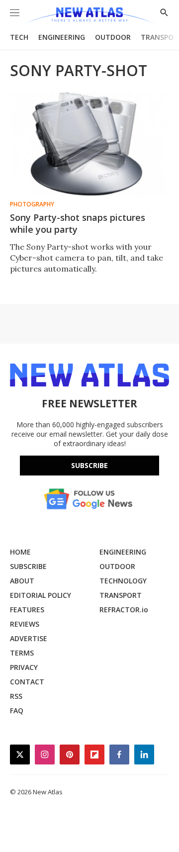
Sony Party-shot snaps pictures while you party (77, 223)
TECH (19, 37)
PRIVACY (24, 667)
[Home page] (89, 16)
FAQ (16, 710)
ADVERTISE (28, 638)
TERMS (22, 653)
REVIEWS (24, 624)
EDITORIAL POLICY (40, 595)
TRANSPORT (120, 595)
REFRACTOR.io (123, 609)
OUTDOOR (113, 37)
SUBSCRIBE (28, 566)
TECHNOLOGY (123, 580)
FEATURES (27, 609)
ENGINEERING (61, 37)
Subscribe (89, 465)
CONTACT (27, 681)
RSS (16, 696)
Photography (32, 204)
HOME (20, 552)
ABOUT (22, 580)
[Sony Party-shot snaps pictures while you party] (89, 143)
